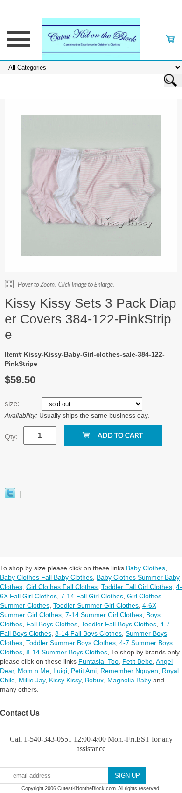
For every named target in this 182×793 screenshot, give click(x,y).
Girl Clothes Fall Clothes (62, 586)
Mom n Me (33, 670)
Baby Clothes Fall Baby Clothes (46, 577)
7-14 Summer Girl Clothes (103, 614)
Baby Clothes (145, 568)
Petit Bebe (137, 661)
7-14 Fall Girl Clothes (92, 596)
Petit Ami (84, 670)
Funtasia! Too (98, 661)
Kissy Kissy (65, 680)
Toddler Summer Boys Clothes (71, 642)
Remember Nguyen (129, 670)
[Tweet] (10, 496)
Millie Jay (32, 680)
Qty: (11, 437)
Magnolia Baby (129, 680)
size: (13, 403)
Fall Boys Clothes (51, 624)
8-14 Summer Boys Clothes (66, 652)
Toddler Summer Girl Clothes (96, 605)
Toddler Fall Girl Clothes (136, 586)
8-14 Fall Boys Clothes (88, 633)
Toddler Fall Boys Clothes (118, 624)
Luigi (60, 670)
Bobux (94, 680)
